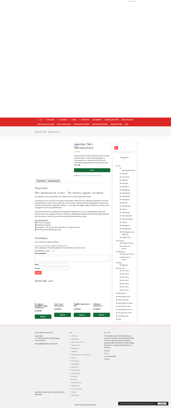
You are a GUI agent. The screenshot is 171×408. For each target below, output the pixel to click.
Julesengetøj (125, 196)
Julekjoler (124, 180)
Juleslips (124, 222)
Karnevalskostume (112, 120)
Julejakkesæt (125, 193)
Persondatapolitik (110, 356)
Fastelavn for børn (85, 175)
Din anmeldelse (41, 253)
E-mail (37, 268)
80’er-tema (125, 284)
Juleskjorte (125, 186)
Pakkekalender (126, 229)
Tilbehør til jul (125, 237)
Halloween (63, 120)
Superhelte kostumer (81, 124)
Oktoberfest (97, 120)
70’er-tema (125, 280)
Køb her (92, 170)
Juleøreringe (125, 212)
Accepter (162, 403)
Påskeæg (124, 265)
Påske (74, 120)
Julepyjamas (125, 199)
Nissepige (124, 183)
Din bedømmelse (40, 251)
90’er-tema (125, 287)
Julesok (124, 209)
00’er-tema (125, 290)
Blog (126, 124)
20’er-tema (125, 271)
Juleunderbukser (126, 216)
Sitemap (107, 351)
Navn (37, 264)
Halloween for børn (127, 254)
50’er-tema (125, 274)
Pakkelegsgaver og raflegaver (81, 355)
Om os (106, 353)
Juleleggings (125, 190)
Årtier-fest (85, 120)
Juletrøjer (124, 174)
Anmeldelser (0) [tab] (53, 181)
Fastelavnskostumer (96, 175)
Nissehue (124, 203)
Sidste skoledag (127, 120)
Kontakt (107, 359)
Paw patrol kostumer (100, 124)
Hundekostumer (116, 124)
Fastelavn (50, 120)
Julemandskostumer (128, 170)
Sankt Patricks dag (64, 124)
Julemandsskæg (126, 219)
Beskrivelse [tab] (41, 181)
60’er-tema (125, 277)
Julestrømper (125, 206)
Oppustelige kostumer (45, 124)
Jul (41, 120)
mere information (152, 403)
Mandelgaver (125, 225)
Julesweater (125, 177)
